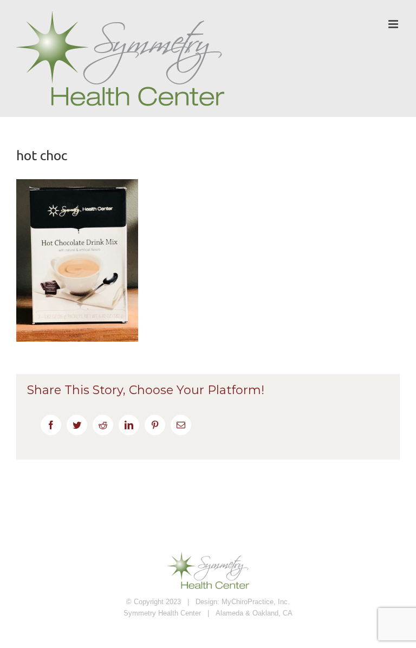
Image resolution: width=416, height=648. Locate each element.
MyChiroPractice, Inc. (256, 602)
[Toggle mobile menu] (394, 24)
